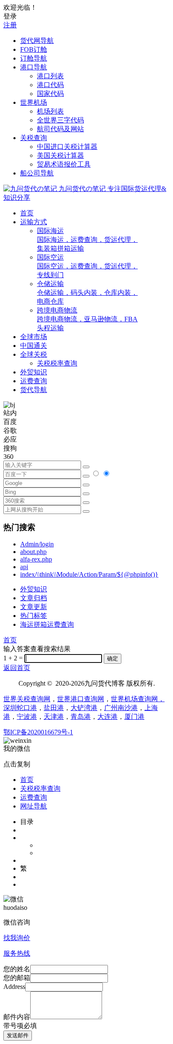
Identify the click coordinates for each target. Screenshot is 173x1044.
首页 (27, 213)
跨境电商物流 (87, 319)
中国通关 (33, 345)
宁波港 (27, 716)
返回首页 (16, 667)
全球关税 (33, 354)
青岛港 (81, 716)
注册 (10, 25)
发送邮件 (18, 1035)
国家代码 (50, 93)
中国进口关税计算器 (67, 146)
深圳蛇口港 (20, 707)
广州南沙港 (121, 707)
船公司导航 (37, 173)
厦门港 (134, 716)
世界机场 (33, 102)
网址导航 (33, 806)
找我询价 (16, 937)
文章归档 (33, 597)
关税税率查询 (57, 363)
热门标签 (33, 615)
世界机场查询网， (138, 698)
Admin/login (37, 544)
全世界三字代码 (60, 120)
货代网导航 (37, 40)
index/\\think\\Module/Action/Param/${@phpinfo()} (89, 574)
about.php (33, 551)
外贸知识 (33, 372)
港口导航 (33, 67)
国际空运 (87, 266)
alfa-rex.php (36, 559)
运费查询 (33, 380)
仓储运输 (87, 292)
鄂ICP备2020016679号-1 (38, 732)
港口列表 (50, 75)
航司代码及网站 (60, 128)
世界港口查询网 (80, 698)
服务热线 (16, 953)
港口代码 (50, 84)
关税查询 (33, 137)
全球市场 (33, 336)
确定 (112, 658)
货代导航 (33, 389)
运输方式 (33, 221)
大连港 (107, 716)
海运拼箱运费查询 (47, 624)
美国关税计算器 (60, 155)
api (24, 566)
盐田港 (54, 707)
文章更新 (33, 606)
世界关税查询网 (26, 698)
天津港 (54, 716)
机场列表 (50, 111)
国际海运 (87, 239)
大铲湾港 (84, 707)
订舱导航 (33, 58)
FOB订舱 (33, 49)
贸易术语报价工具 (64, 164)
